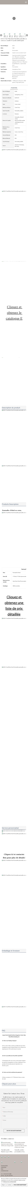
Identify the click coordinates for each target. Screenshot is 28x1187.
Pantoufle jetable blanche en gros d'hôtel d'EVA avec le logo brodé (7, 1151)
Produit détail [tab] (14, 87)
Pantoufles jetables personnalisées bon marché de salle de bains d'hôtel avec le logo (20, 1151)
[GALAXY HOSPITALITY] (17, 1162)
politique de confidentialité (9, 1181)
